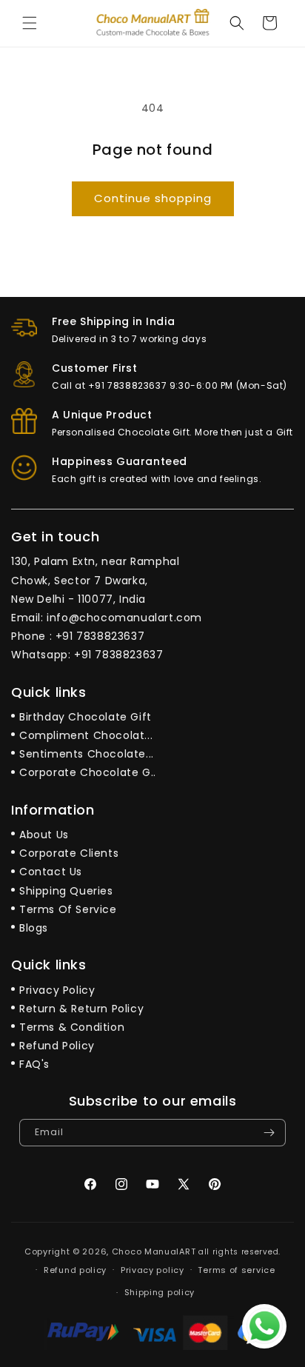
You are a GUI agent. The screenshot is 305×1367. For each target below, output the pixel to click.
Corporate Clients (68, 853)
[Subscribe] (268, 1132)
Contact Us (50, 871)
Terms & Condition (71, 1027)
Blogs (33, 927)
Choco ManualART (154, 1251)
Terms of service (236, 1270)
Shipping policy (159, 1292)
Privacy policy (152, 1270)
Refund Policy (57, 1045)
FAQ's (34, 1064)
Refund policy (75, 1270)
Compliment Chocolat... (85, 735)
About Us (44, 834)
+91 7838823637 (100, 636)
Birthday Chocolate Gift (85, 716)
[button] (29, 23)
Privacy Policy (57, 990)
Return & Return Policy (81, 1008)
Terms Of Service (68, 909)
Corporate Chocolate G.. (87, 772)
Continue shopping (153, 198)
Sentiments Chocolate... (86, 753)
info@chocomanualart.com (124, 617)
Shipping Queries (66, 890)
